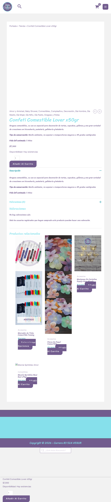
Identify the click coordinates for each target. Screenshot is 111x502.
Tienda (22, 26)
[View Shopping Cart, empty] (97, 7)
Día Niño (29, 115)
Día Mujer (20, 115)
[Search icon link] (19, 6)
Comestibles (44, 111)
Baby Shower (31, 111)
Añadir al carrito (23, 164)
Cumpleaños (57, 111)
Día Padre (39, 115)
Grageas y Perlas (52, 115)
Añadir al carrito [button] (56, 349)
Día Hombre (80, 111)
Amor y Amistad (16, 111)
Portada (13, 26)
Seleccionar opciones (27, 344)
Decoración (69, 111)
